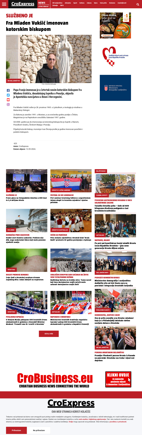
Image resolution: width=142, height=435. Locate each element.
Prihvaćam (16, 430)
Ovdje (71, 422)
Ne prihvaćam (39, 430)
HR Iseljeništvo (57, 3)
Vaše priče (103, 3)
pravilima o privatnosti (118, 422)
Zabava (89, 3)
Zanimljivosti (122, 3)
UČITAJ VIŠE (49, 334)
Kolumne (112, 3)
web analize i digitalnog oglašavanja (92, 419)
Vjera (95, 3)
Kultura (82, 3)
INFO (62, 5)
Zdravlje (55, 5)
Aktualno (68, 3)
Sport (75, 3)
